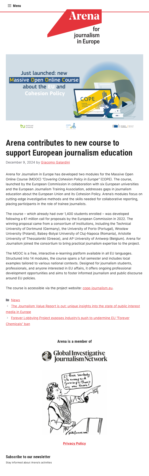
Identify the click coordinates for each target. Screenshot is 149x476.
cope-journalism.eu (98, 288)
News (15, 300)
